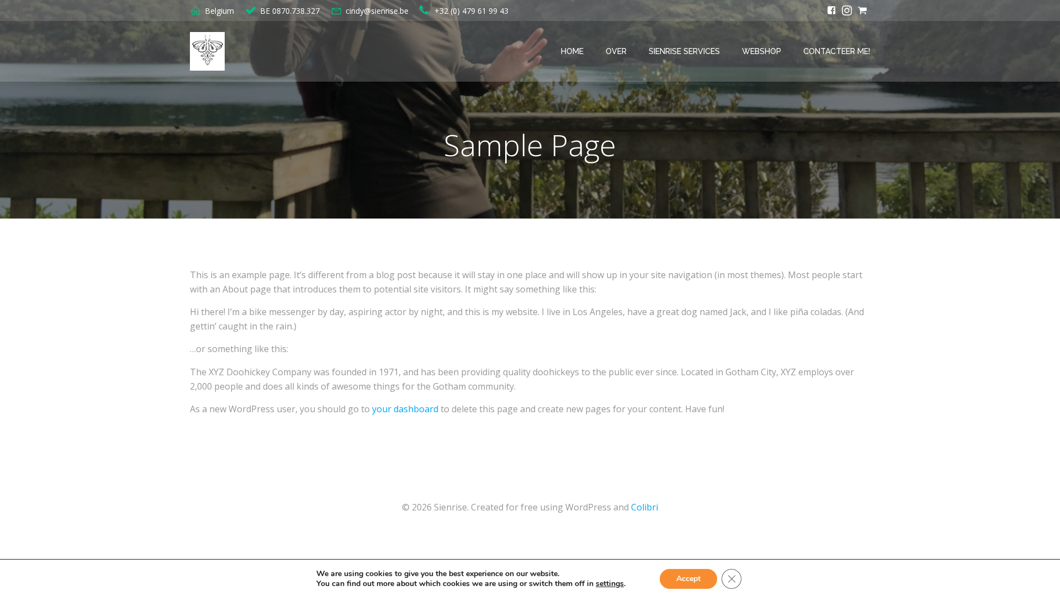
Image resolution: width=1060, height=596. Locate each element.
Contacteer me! (836, 51)
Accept (688, 578)
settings (610, 584)
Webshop (761, 51)
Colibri (644, 507)
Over (616, 51)
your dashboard (405, 409)
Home (572, 51)
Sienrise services (684, 51)
